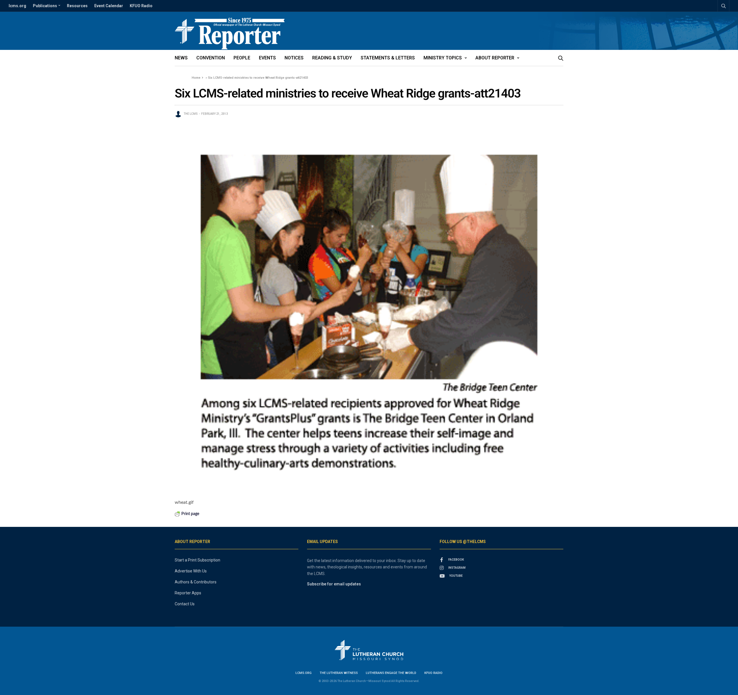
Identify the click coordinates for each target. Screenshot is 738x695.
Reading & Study (332, 58)
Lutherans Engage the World (391, 673)
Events (267, 58)
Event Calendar (108, 5)
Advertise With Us (191, 571)
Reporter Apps (188, 593)
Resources (77, 5)
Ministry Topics (442, 58)
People (242, 58)
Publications (45, 5)
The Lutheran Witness (339, 673)
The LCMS (191, 113)
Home (196, 78)
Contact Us (185, 604)
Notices (294, 58)
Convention (210, 58)
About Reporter (494, 58)
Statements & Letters (388, 58)
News (181, 58)
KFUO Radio (141, 5)
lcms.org (17, 5)
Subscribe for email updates (334, 584)
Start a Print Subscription (197, 560)
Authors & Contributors (195, 582)
